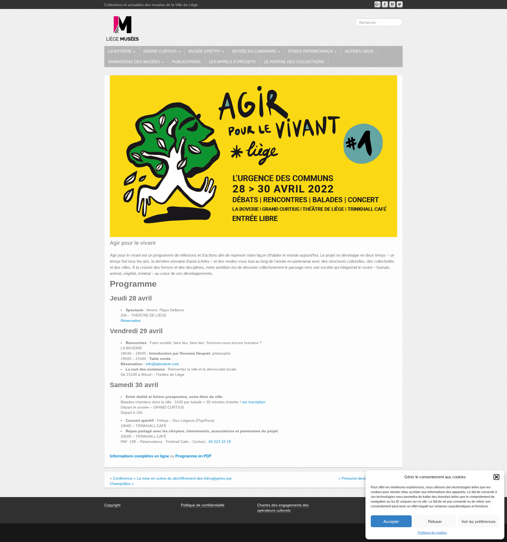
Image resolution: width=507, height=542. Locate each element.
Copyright (112, 505)
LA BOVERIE (120, 51)
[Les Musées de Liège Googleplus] (377, 4)
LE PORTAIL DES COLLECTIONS (294, 61)
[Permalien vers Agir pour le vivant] (253, 156)
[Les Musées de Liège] (121, 26)
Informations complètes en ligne (140, 456)
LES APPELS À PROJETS (232, 61)
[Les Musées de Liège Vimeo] (392, 4)
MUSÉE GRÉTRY (205, 51)
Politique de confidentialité (202, 505)
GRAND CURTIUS (160, 51)
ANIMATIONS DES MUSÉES (134, 61)
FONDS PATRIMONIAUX (311, 51)
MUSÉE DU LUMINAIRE (254, 51)
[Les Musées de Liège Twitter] (400, 4)
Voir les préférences (478, 521)
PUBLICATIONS (186, 61)
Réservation (131, 320)
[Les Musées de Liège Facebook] (385, 4)
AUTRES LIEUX (359, 51)
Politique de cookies (432, 533)
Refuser (435, 521)
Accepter (391, 521)
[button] (496, 477)
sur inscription (253, 402)
